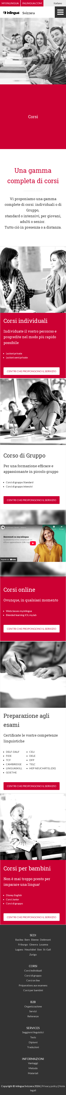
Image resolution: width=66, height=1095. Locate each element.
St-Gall (47, 949)
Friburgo (23, 944)
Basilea (19, 939)
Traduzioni (33, 1047)
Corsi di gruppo (33, 975)
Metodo (33, 1068)
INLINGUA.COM (32, 3)
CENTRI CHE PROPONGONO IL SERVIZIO (31, 371)
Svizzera (28, 13)
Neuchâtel (30, 949)
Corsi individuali (33, 970)
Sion (39, 949)
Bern (27, 939)
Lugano (19, 949)
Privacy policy (49, 1086)
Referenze (33, 1016)
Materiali (33, 1073)
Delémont (45, 939)
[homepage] (11, 12)
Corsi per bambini (33, 990)
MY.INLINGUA (10, 3)
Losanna (43, 944)
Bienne (35, 939)
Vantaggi (33, 1063)
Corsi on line (33, 980)
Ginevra (33, 944)
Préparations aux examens (33, 985)
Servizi (33, 1011)
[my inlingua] (33, 543)
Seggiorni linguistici (33, 1032)
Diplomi (33, 1042)
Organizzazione (33, 1006)
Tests (33, 1037)
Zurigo (33, 954)
